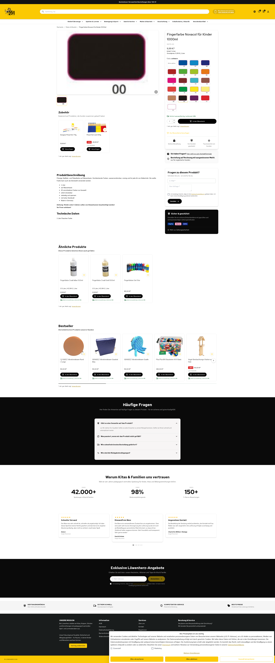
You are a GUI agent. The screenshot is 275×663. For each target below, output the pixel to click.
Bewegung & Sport (111, 21)
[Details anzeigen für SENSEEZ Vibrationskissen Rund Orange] (73, 346)
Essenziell (117, 648)
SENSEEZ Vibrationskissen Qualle (136, 359)
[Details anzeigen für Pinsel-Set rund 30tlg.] (97, 127)
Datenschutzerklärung (198, 194)
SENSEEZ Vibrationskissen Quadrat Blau (105, 360)
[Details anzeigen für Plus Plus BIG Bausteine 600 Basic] (169, 346)
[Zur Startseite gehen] (9, 11)
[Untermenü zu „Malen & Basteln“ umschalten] (154, 21)
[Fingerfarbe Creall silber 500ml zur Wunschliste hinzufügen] (84, 275)
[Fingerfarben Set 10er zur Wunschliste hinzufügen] (148, 275)
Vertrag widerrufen (78, 646)
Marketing (158, 648)
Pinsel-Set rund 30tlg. (94, 135)
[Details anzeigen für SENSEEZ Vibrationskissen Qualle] (137, 346)
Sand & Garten (129, 21)
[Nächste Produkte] (213, 360)
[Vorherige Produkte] (61, 360)
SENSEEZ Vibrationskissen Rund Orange (72, 360)
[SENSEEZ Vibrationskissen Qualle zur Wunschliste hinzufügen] (148, 354)
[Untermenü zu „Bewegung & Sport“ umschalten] (120, 21)
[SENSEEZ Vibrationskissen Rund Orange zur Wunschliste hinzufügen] (84, 354)
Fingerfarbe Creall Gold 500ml (103, 280)
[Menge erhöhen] (174, 120)
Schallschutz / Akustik (180, 21)
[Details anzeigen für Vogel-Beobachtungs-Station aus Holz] (201, 346)
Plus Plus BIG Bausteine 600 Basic (168, 359)
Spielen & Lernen (92, 21)
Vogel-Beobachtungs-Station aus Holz (200, 360)
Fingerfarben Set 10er (132, 280)
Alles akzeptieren (137, 659)
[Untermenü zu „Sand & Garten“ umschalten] (136, 21)
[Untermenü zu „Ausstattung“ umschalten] (169, 21)
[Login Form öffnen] (268, 11)
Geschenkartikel (199, 21)
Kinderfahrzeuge (74, 21)
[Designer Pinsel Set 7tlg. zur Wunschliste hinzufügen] (78, 130)
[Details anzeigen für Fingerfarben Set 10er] (137, 267)
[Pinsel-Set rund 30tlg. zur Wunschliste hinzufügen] (105, 130)
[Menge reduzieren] (174, 122)
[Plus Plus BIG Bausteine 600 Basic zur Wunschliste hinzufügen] (180, 354)
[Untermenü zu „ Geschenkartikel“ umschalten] (207, 21)
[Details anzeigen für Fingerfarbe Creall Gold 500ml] (105, 267)
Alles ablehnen (191, 659)
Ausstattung (162, 21)
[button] (108, 62)
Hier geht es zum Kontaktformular (199, 154)
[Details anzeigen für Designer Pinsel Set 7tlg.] (70, 127)
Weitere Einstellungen (192, 653)
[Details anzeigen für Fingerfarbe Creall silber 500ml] (73, 267)
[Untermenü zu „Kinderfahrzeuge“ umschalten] (82, 21)
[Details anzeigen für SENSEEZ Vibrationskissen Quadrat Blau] (105, 346)
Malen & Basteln (146, 21)
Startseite (60, 27)
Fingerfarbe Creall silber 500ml (71, 280)
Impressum (166, 645)
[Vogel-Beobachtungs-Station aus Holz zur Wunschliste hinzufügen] (212, 354)
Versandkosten (76, 156)
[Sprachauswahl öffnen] (254, 11)
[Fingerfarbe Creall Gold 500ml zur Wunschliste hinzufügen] (116, 275)
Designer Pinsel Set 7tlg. (68, 135)
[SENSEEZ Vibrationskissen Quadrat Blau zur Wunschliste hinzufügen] (116, 354)
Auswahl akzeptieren (246, 659)
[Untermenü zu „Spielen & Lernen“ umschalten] (100, 21)
